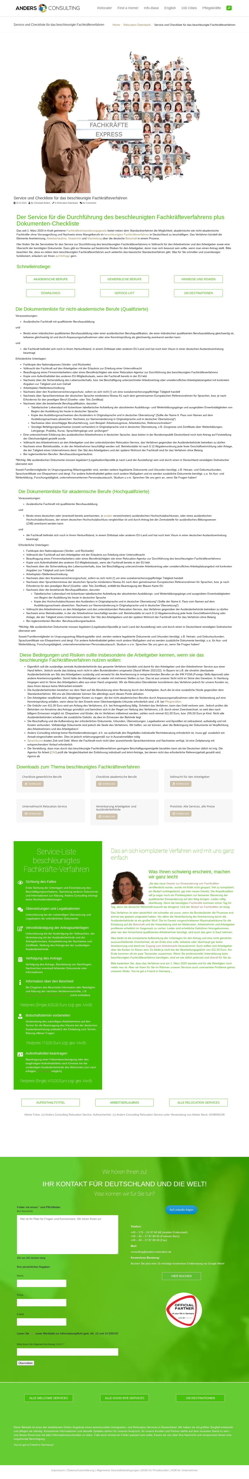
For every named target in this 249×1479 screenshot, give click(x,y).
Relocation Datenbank (137, 24)
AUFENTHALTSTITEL (50, 1102)
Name (20, 1275)
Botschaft (131, 238)
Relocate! (104, 8)
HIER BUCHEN (181, 1276)
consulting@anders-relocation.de (151, 1251)
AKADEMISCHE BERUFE (51, 279)
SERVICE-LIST (124, 293)
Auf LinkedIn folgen (181, 1209)
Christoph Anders (42, 203)
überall (214, 957)
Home (116, 24)
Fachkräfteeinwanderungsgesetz (87, 230)
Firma (20, 1295)
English (170, 8)
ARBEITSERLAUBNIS (124, 1102)
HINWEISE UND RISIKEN (198, 279)
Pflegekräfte (211, 8)
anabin (108, 515)
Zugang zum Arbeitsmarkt (161, 945)
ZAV (53, 752)
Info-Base (151, 8)
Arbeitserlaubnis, (57, 238)
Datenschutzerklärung (80, 1470)
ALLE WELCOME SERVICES (48, 1398)
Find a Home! (128, 8)
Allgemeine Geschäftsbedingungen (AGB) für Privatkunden (132, 1470)
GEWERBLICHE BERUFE (124, 279)
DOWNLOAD (34, 784)
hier (32, 1333)
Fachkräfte (196, 902)
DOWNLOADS (50, 293)
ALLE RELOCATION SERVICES (198, 1102)
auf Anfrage (63, 255)
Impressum (58, 1470)
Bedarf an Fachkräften (205, 906)
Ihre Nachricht (25, 1211)
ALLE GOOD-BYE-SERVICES (124, 1398)
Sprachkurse (35, 740)
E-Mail (20, 1314)
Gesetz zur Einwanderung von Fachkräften (192, 883)
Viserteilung (94, 238)
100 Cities (189, 8)
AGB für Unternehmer (184, 1470)
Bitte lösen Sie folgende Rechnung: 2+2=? (41, 1344)
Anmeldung (44, 1071)
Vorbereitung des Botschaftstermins (47, 995)
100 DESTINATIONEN (198, 293)
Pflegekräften (173, 701)
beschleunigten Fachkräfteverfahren (126, 234)
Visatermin (74, 238)
